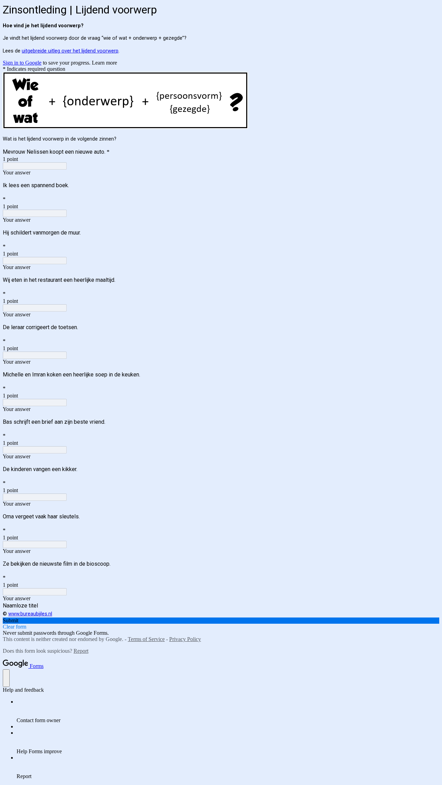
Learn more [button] (104, 63)
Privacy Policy (185, 639)
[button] (221, 621)
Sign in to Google (22, 63)
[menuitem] (228, 711)
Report (81, 651)
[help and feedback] (6, 678)
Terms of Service (146, 639)
